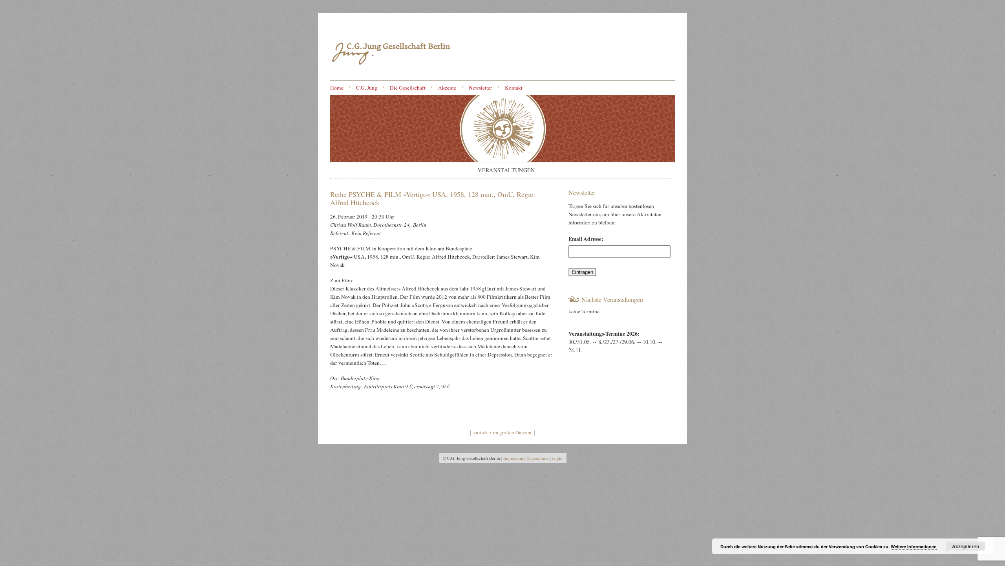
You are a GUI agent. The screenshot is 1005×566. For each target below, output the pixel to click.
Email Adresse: (585, 239)
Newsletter (480, 87)
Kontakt (514, 87)
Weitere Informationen (914, 546)
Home (337, 87)
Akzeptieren (965, 546)
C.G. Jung (366, 87)
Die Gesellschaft (408, 87)
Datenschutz (537, 458)
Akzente (447, 87)
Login (557, 458)
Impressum (513, 458)
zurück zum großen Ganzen (502, 432)
